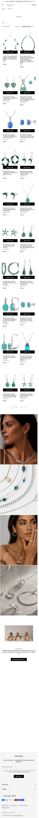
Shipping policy (6, 807)
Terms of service (23, 805)
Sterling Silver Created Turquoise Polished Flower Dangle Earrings (26, 395)
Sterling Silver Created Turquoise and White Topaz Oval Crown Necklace (10, 136)
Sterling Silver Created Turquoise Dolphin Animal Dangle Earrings (26, 173)
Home (3, 8)
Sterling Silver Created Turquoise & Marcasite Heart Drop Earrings (10, 98)
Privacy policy (14, 805)
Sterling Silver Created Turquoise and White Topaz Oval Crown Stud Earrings (27, 136)
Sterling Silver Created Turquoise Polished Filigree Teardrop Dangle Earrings (10, 395)
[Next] (26, 407)
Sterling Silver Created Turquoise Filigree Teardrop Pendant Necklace (27, 209)
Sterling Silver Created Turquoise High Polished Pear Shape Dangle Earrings (27, 246)
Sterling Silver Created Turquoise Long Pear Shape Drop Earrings (27, 283)
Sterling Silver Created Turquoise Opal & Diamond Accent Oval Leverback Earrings (10, 320)
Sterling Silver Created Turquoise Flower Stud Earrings (9, 246)
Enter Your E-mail (7, 767)
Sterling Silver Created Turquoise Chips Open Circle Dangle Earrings (10, 173)
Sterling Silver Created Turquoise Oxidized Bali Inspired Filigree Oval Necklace (26, 358)
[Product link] (10, 50)
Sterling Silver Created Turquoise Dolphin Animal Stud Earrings (9, 209)
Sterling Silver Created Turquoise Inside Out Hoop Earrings (9, 283)
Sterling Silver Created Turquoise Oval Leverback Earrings (9, 357)
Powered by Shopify (18, 815)
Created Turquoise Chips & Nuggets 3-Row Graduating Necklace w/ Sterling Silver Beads (10, 58)
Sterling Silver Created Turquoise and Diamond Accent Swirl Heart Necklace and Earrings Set (27, 99)
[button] (4, 4)
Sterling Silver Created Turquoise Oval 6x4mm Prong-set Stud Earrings (26, 319)
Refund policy (5, 805)
